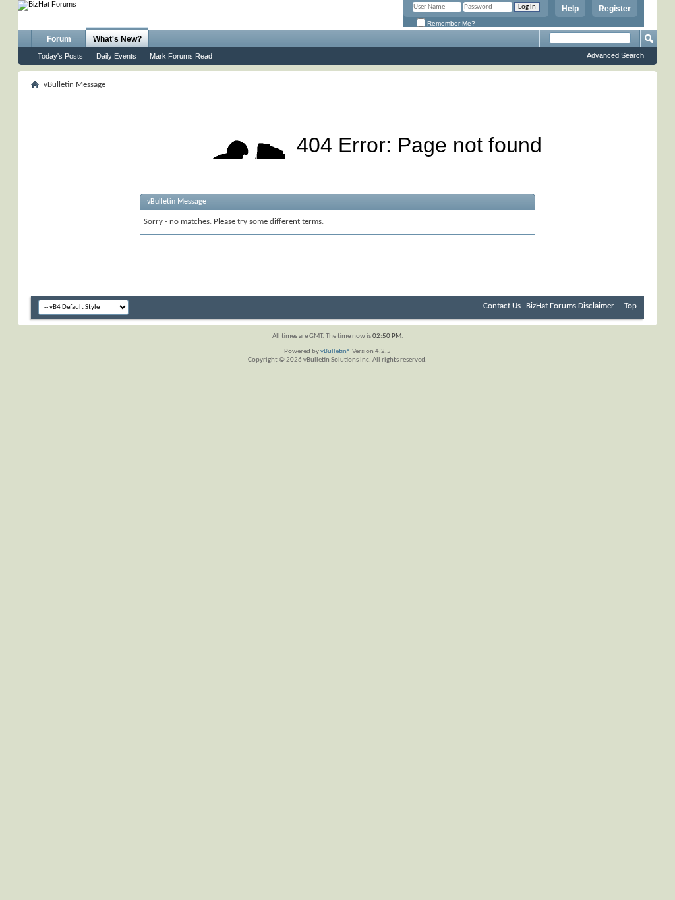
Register (615, 8)
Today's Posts (60, 56)
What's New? (117, 38)
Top (630, 306)
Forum (59, 38)
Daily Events (116, 56)
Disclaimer (596, 306)
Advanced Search (615, 55)
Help (570, 8)
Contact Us (502, 306)
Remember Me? (450, 23)
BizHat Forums (551, 306)
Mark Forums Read (181, 56)
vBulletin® (335, 351)
